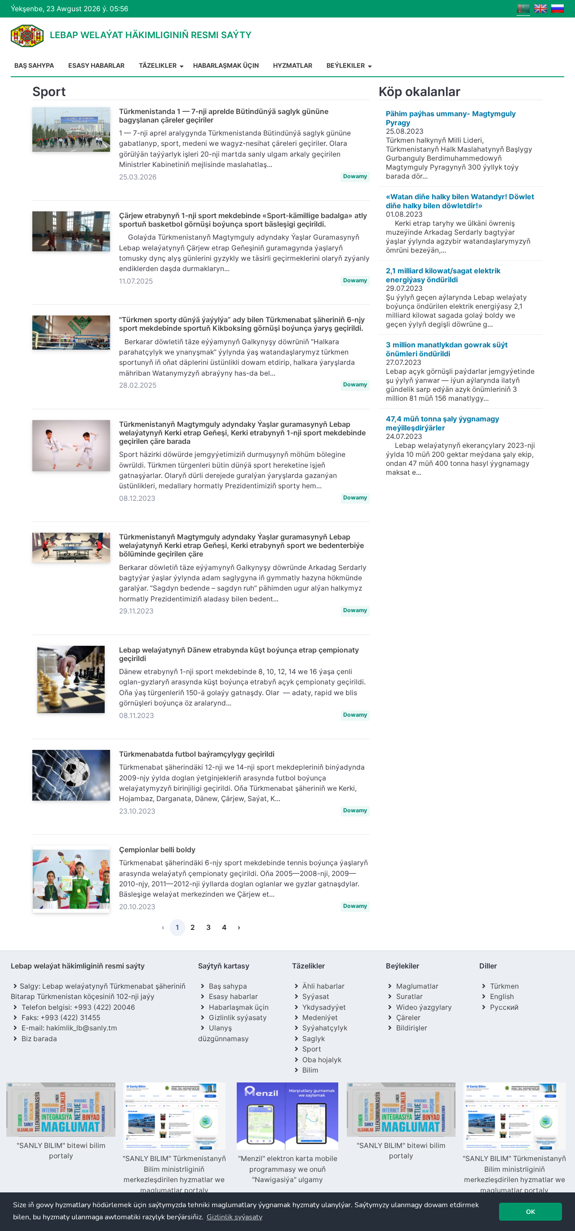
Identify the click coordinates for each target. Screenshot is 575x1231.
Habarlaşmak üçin (226, 65)
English (502, 996)
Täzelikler (158, 65)
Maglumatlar (417, 986)
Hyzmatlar (292, 65)
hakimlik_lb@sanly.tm (81, 1028)
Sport (311, 1049)
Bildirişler (411, 1028)
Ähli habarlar (323, 986)
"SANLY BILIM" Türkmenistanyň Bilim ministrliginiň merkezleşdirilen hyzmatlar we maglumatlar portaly (174, 1174)
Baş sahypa (34, 65)
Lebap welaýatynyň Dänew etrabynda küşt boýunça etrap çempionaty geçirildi (239, 654)
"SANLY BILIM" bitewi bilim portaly (61, 1150)
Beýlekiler (346, 65)
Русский (504, 1007)
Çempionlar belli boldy (157, 849)
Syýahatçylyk (324, 1028)
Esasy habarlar (96, 65)
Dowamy (355, 176)
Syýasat (315, 996)
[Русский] (557, 8)
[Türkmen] (523, 8)
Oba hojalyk (321, 1060)
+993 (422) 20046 (104, 1007)
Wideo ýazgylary (424, 1007)
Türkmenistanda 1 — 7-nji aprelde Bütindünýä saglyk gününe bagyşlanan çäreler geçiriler (223, 115)
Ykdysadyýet (324, 1007)
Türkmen (504, 986)
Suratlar (409, 996)
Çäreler (408, 1017)
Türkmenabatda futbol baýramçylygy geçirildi (196, 753)
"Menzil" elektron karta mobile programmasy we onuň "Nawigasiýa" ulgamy (287, 1169)
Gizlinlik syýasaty (238, 1017)
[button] (234, 1217)
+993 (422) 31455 (70, 1017)
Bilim (310, 1070)
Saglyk (313, 1038)
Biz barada (39, 1038)
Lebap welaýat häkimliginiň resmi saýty (78, 965)
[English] (540, 8)
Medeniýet (320, 1017)
